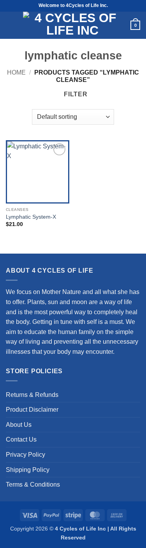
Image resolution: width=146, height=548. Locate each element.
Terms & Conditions (33, 484)
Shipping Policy (27, 469)
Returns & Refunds (32, 394)
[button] (10, 25)
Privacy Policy (25, 454)
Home (16, 72)
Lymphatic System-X (31, 217)
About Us (19, 424)
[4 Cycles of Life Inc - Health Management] (72, 25)
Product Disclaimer (32, 409)
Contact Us (21, 439)
